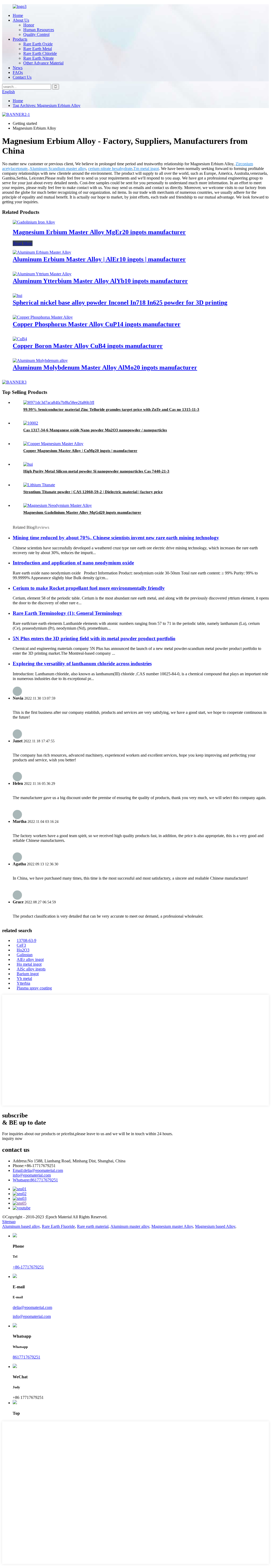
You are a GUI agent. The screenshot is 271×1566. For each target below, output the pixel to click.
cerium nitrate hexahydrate (110, 168)
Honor (28, 25)
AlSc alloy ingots (31, 969)
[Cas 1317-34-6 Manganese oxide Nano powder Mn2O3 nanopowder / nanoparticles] (30, 423)
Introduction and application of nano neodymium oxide (73, 562)
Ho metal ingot (29, 964)
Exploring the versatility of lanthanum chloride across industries (82, 663)
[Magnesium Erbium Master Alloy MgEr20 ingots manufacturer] (34, 222)
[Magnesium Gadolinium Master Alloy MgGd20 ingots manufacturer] (57, 505)
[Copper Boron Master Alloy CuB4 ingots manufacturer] (20, 339)
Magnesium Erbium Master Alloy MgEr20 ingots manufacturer (99, 232)
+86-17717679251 (28, 1267)
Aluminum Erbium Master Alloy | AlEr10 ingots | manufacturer (99, 259)
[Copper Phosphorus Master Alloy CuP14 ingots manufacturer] (43, 317)
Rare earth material (93, 1226)
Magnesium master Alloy (172, 1226)
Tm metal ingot (146, 168)
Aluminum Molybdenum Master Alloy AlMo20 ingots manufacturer (105, 367)
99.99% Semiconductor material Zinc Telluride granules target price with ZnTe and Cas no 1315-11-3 (111, 409)
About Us (21, 20)
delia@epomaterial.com (38, 1170)
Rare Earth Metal (37, 48)
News (17, 67)
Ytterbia (23, 983)
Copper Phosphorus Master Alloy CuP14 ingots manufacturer (96, 324)
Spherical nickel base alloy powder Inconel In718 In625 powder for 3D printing (120, 302)
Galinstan (25, 954)
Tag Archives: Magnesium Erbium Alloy (46, 105)
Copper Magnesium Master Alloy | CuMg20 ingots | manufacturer (80, 451)
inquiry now (12, 1138)
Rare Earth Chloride (40, 53)
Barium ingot (28, 973)
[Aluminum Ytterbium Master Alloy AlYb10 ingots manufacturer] (42, 274)
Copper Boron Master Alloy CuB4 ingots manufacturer (88, 345)
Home (18, 15)
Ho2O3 (23, 950)
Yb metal (24, 978)
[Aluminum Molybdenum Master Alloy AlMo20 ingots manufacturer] (40, 360)
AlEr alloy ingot (30, 959)
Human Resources (38, 29)
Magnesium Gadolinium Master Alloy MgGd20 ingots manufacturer (82, 512)
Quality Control (36, 34)
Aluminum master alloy (129, 1226)
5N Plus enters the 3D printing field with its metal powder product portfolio (94, 638)
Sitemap (9, 1221)
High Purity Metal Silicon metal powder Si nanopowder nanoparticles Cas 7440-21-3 (96, 471)
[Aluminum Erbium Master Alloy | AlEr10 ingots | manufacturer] (42, 252)
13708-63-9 (26, 940)
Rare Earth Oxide (38, 44)
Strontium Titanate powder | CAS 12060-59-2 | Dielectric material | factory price (93, 492)
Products (20, 39)
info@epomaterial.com (32, 1175)
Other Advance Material (43, 63)
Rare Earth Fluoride (58, 1226)
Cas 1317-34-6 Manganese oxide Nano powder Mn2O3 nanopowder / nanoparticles (95, 430)
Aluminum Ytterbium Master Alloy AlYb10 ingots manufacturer (100, 280)
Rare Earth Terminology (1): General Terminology (67, 613)
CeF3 (21, 945)
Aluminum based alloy (21, 1226)
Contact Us (22, 77)
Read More (22, 243)
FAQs (18, 72)
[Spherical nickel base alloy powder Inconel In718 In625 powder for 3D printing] (17, 295)
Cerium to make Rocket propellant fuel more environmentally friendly (89, 588)
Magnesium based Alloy (215, 1226)
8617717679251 (35, 1180)
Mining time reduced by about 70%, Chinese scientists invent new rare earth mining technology (116, 537)
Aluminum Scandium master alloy (57, 168)
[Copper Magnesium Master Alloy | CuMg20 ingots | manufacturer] (53, 443)
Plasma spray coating (34, 988)
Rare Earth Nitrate (38, 58)
